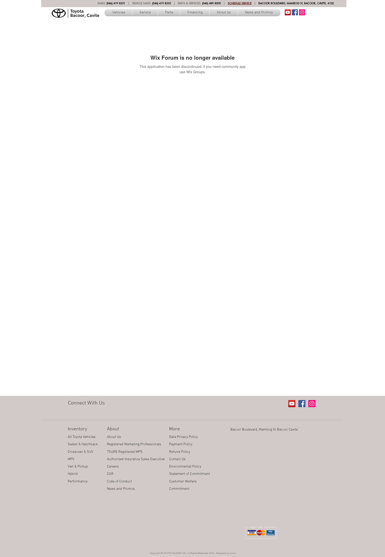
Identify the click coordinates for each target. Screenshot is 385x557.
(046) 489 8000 (211, 3)
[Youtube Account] (288, 12)
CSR (110, 474)
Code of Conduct (119, 481)
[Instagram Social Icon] (302, 12)
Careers (113, 466)
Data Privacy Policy (183, 437)
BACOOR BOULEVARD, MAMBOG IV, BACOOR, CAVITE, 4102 (296, 3)
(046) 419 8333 (161, 3)
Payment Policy (180, 444)
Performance (78, 481)
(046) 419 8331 (115, 3)
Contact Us (177, 459)
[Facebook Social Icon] (295, 12)
